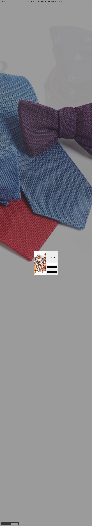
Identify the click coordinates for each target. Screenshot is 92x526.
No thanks (52, 272)
